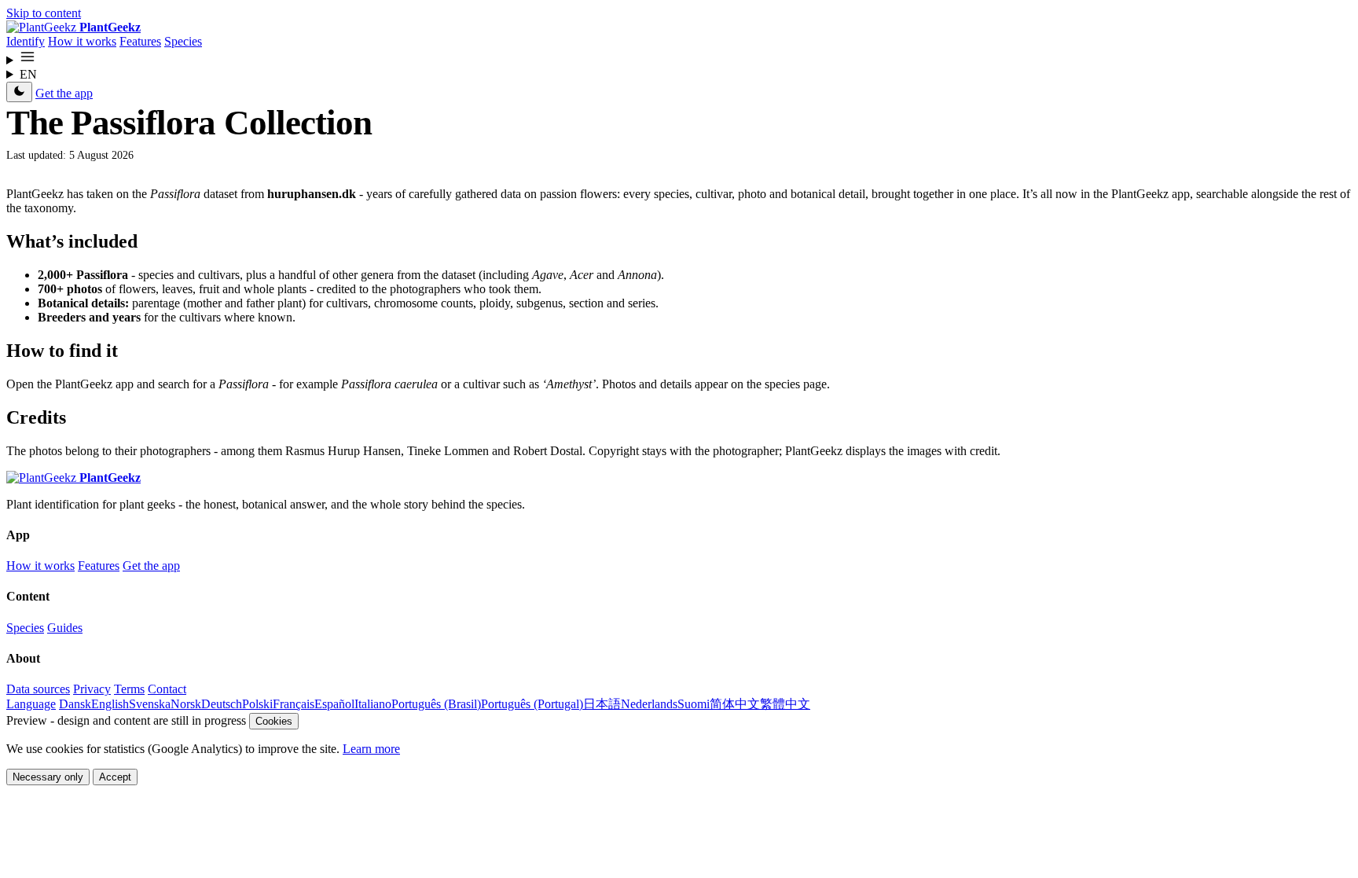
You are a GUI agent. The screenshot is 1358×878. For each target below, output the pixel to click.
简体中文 (735, 704)
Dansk (75, 704)
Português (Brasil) (436, 704)
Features (140, 41)
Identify (25, 41)
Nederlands (649, 704)
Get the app (64, 93)
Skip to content (43, 13)
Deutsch (221, 704)
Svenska (150, 704)
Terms (129, 689)
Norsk (186, 704)
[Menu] (679, 58)
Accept (115, 777)
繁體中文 (785, 704)
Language (31, 704)
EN (28, 74)
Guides (65, 627)
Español (334, 704)
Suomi (693, 704)
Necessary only (48, 777)
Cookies (273, 721)
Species (183, 41)
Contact (167, 689)
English (110, 704)
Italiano (372, 704)
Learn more (371, 748)
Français (293, 704)
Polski (257, 704)
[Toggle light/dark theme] (19, 92)
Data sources (38, 689)
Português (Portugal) (532, 704)
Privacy (92, 689)
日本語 (602, 704)
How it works (82, 41)
